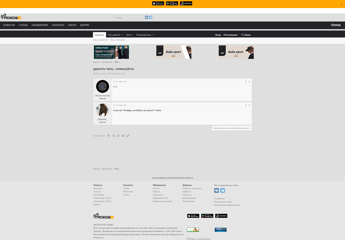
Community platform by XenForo (172, 178)
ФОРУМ (84, 25)
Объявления (40, 25)
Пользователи (144, 34)
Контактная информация (227, 205)
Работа (156, 191)
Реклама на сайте (223, 201)
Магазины (128, 191)
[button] (123, 34)
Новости (9, 25)
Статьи (23, 25)
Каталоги (58, 25)
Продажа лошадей (162, 201)
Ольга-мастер (101, 73)
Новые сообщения (100, 40)
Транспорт (158, 194)
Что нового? (114, 34)
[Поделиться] (245, 82)
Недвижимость (160, 198)
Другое (97, 204)
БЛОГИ (72, 25)
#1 (249, 81)
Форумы (99, 34)
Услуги (156, 188)
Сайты (126, 194)
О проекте (219, 198)
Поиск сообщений (117, 40)
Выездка (98, 188)
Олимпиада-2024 (102, 198)
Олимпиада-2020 (102, 201)
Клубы (126, 188)
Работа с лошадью (192, 188)
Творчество (188, 201)
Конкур (97, 191)
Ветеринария (189, 198)
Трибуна (187, 191)
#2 (249, 105)
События (187, 194)
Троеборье (99, 194)
